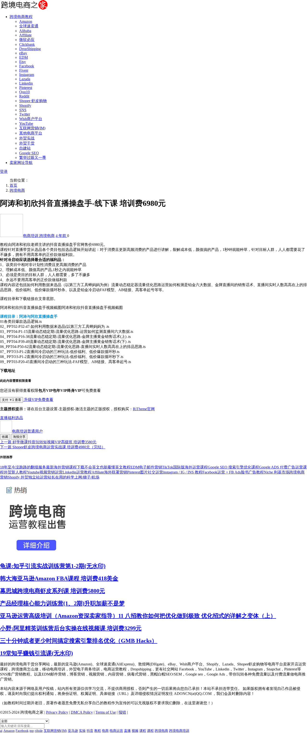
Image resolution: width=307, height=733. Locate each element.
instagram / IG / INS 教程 (182, 472)
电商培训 (31, 236)
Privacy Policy (57, 712)
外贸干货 (27, 143)
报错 (122, 712)
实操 (82, 731)
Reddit (24, 96)
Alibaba (25, 31)
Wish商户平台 (30, 119)
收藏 (5, 437)
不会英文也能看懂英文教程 (107, 467)
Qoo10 (24, 92)
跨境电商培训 (179, 731)
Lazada (24, 79)
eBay (23, 53)
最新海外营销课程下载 (65, 467)
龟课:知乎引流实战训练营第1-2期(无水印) (53, 566)
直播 (4, 418)
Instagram (26, 75)
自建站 (25, 148)
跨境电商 (17, 190)
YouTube (26, 123)
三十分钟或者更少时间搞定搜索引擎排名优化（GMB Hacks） (78, 641)
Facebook (26, 66)
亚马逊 (73, 731)
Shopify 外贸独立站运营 (27, 477)
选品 (19, 418)
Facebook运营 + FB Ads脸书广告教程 (233, 472)
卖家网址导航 (21, 163)
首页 (13, 185)
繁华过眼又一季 (32, 158)
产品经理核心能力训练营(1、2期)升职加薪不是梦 (62, 603)
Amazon (25, 21)
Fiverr (23, 70)
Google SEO (29, 153)
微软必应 (27, 40)
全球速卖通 (28, 26)
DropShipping (30, 49)
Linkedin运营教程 (77, 472)
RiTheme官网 (144, 409)
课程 (142, 731)
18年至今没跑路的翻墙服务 (23, 467)
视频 (135, 731)
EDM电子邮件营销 (146, 467)
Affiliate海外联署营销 (109, 472)
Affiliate (25, 35)
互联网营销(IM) (32, 128)
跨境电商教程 (21, 17)
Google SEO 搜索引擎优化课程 (233, 467)
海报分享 (19, 437)
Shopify (25, 106)
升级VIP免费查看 (38, 400)
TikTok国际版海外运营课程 (185, 467)
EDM (23, 57)
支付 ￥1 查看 (11, 400)
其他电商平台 (30, 133)
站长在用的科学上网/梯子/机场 (73, 477)
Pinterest (25, 88)
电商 (105, 731)
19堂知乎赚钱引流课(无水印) (36, 653)
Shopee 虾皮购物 (33, 101)
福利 (11, 418)
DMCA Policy (82, 712)
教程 (97, 731)
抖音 (90, 731)
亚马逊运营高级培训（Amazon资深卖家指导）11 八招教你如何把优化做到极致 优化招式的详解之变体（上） (138, 616)
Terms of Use (105, 712)
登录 (4, 171)
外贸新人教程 (15, 472)
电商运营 (116, 731)
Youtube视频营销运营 (45, 472)
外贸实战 (27, 138)
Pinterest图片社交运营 (145, 472)
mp (32, 731)
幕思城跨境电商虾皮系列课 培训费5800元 (52, 591)
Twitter (24, 114)
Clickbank (27, 44)
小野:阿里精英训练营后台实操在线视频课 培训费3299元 (71, 628)
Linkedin (26, 83)
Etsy (22, 62)
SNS (22, 110)
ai (1, 731)
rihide (39, 731)
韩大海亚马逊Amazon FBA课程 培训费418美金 (59, 578)
